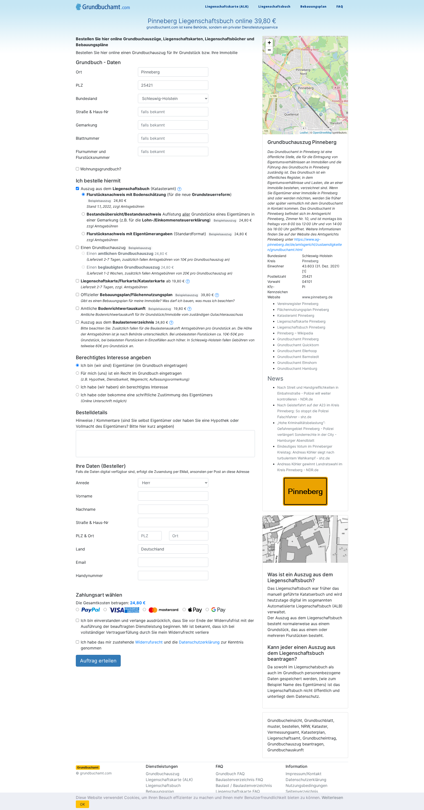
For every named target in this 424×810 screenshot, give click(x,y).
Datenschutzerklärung (199, 642)
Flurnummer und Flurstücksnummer (93, 154)
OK (82, 804)
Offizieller (147, 294)
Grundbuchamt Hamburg (297, 368)
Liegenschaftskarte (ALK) (227, 6)
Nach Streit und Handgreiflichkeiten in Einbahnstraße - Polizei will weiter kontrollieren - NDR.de (307, 393)
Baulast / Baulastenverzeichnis (244, 785)
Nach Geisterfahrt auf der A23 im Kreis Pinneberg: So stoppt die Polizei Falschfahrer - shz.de (308, 411)
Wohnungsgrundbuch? (100, 168)
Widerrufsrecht (149, 642)
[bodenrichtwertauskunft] (189, 308)
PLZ (79, 85)
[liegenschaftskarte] (188, 280)
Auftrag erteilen (98, 661)
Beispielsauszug (99, 201)
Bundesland (86, 98)
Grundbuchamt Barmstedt (298, 357)
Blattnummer (87, 138)
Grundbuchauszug (162, 773)
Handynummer (89, 575)
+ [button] (269, 43)
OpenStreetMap (322, 132)
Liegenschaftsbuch (274, 6)
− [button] (269, 50)
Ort (79, 71)
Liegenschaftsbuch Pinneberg (301, 327)
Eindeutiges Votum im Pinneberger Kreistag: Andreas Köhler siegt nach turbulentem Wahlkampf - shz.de (305, 452)
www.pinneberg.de (317, 297)
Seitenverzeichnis (302, 791)
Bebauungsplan (313, 6)
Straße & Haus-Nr (92, 111)
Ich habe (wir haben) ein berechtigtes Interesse (124, 386)
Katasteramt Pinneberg (295, 315)
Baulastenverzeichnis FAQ (239, 779)
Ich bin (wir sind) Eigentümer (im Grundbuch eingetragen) (134, 365)
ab (133, 280)
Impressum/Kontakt (303, 773)
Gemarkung (86, 125)
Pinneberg (310, 261)
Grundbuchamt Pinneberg (298, 339)
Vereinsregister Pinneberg (297, 304)
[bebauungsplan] (217, 294)
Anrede (82, 482)
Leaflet (304, 132)
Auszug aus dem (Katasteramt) (128, 188)
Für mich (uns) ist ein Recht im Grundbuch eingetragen (131, 373)
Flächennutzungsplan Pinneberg (303, 309)
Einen (127, 253)
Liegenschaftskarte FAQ (238, 791)
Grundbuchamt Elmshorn (297, 362)
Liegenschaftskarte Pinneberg (301, 321)
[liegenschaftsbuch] (179, 188)
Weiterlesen (332, 797)
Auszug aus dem (124, 322)
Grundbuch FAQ (230, 773)
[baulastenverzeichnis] (171, 322)
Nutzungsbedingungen (306, 785)
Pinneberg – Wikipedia (295, 333)
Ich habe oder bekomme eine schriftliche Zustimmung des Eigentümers (146, 394)
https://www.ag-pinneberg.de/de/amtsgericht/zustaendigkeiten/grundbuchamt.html (304, 244)
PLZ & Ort (85, 535)
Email (81, 562)
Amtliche (133, 308)
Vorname (84, 496)
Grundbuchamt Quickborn (298, 345)
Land (80, 549)
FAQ (339, 6)
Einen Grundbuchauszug (116, 247)
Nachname (85, 509)
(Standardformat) (167, 233)
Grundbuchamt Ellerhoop (297, 351)
